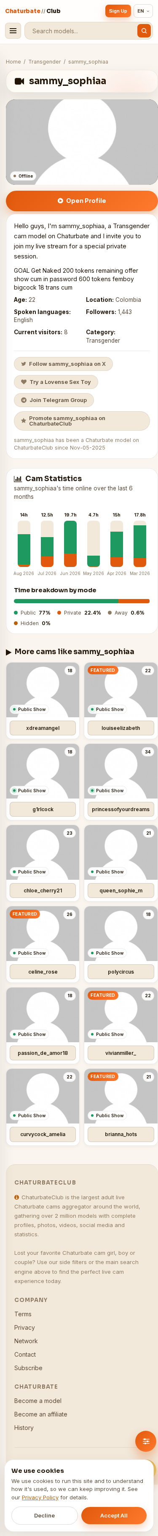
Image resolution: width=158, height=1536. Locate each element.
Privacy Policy (40, 1497)
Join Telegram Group (58, 400)
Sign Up (118, 11)
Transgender (44, 62)
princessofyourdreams (121, 809)
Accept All (114, 1515)
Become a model (38, 1400)
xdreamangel (42, 728)
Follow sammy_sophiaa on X (67, 363)
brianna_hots (121, 1134)
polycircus (121, 972)
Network (26, 1340)
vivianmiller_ (120, 1053)
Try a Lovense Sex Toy (60, 381)
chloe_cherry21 (43, 890)
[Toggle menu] (13, 31)
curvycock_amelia (42, 1134)
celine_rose (43, 972)
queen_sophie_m (120, 890)
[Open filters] (145, 1441)
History (24, 1427)
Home (13, 62)
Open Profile (86, 200)
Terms (23, 1314)
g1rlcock (43, 809)
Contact (25, 1354)
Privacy (24, 1327)
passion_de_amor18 (43, 1053)
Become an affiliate (40, 1414)
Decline (44, 1515)
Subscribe (28, 1367)
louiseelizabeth (121, 728)
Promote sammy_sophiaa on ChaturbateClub (67, 421)
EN (141, 11)
